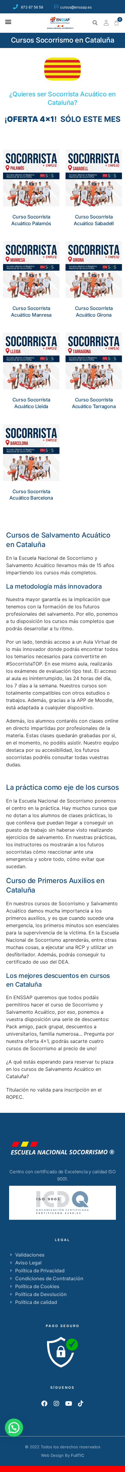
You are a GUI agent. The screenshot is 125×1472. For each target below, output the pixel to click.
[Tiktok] (81, 1404)
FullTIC (77, 1455)
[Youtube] (69, 1404)
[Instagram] (56, 1404)
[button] (8, 21)
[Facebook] (44, 1404)
